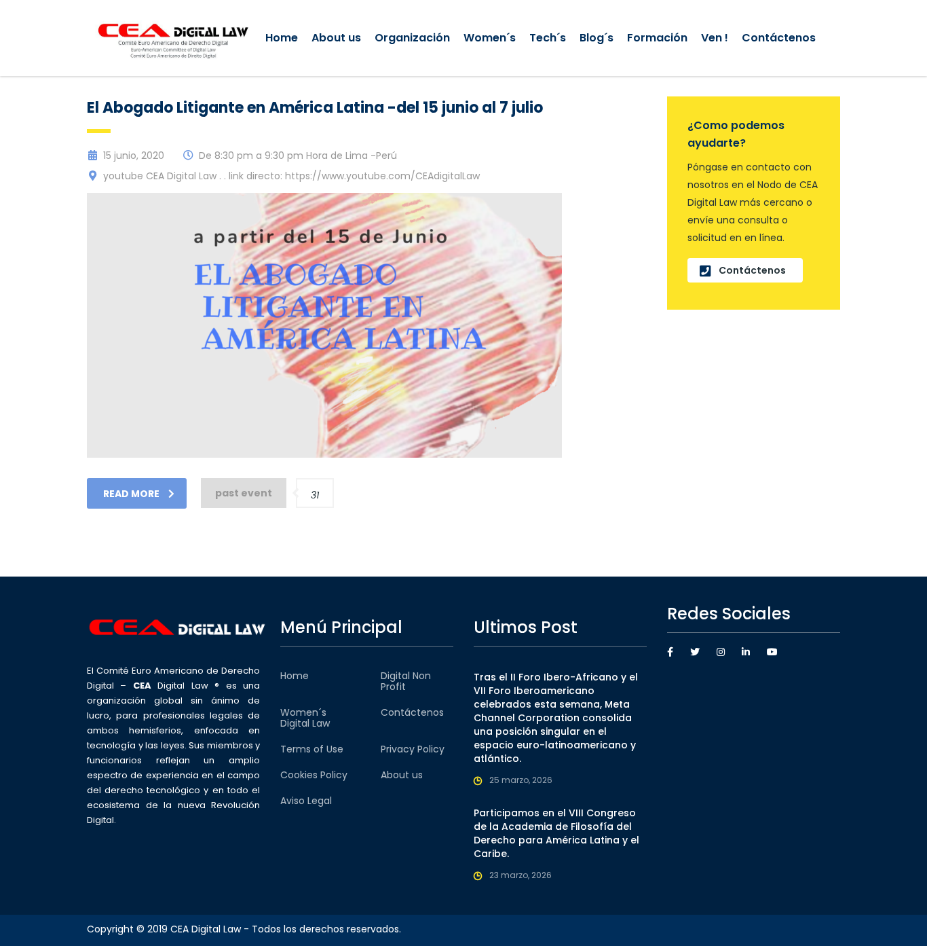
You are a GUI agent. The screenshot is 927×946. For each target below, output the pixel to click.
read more (131, 494)
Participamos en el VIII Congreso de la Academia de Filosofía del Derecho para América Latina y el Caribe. (556, 833)
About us (336, 38)
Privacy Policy (412, 749)
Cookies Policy (313, 774)
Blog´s (596, 38)
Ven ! (714, 38)
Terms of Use (311, 749)
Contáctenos (779, 38)
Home (281, 38)
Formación (657, 38)
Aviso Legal (306, 800)
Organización (412, 38)
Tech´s (547, 38)
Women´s (489, 38)
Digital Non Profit (406, 681)
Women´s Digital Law (305, 718)
